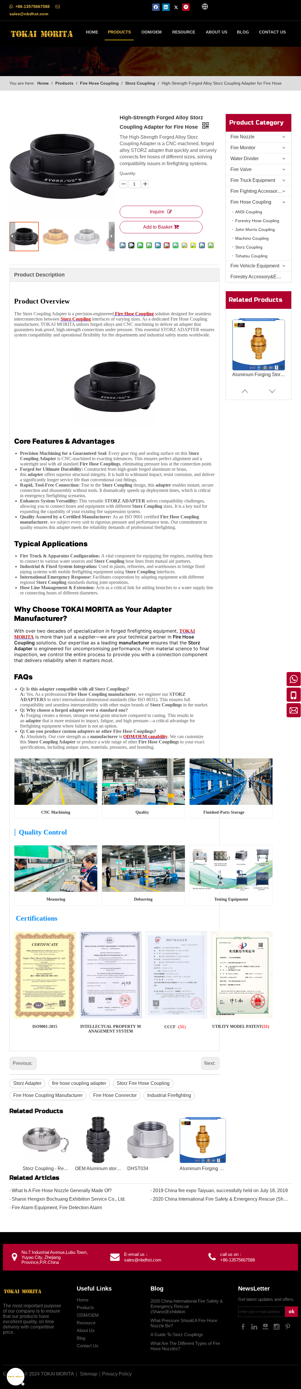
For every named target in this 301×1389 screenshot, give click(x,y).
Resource (86, 1322)
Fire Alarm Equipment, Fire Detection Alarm (57, 1207)
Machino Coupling (252, 238)
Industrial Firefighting (169, 1095)
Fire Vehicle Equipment (254, 265)
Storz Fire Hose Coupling (143, 1083)
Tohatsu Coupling (251, 256)
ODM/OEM (88, 1315)
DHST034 (137, 1168)
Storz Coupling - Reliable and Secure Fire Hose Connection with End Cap (46, 1168)
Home (82, 1299)
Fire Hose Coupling (250, 202)
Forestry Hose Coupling (257, 220)
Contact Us (87, 1345)
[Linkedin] (166, 7)
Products (85, 1307)
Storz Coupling (248, 247)
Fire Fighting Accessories (256, 191)
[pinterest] (186, 7)
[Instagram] (276, 1326)
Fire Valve (241, 169)
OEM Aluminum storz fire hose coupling (98, 1168)
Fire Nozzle (242, 136)
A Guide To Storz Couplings (176, 1334)
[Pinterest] (287, 1326)
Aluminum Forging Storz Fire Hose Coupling (258, 374)
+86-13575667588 (32, 6)
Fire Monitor (242, 147)
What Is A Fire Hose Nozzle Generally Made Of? (62, 1190)
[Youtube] (265, 1326)
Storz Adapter (27, 1083)
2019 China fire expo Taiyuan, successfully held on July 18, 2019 (220, 1190)
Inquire (157, 211)
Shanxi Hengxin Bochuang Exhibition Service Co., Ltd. (69, 1199)
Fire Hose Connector (115, 1095)
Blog (81, 1338)
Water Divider (244, 158)
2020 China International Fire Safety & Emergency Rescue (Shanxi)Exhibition (221, 1199)
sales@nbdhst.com (28, 13)
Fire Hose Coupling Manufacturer (48, 1095)
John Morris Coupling (255, 229)
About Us (86, 1330)
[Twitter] (176, 7)
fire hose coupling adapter (79, 1083)
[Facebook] (156, 7)
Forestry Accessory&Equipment (260, 276)
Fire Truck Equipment (252, 180)
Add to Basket (157, 226)
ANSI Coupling (248, 212)
